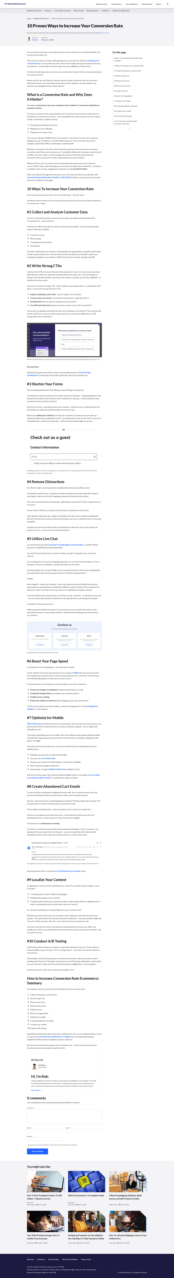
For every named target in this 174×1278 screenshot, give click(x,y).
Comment (30, 1108)
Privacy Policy (53, 1259)
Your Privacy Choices (70, 1259)
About (158, 4)
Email (68, 1128)
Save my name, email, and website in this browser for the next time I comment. (52, 1145)
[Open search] (167, 4)
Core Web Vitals (49, 758)
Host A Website (131, 4)
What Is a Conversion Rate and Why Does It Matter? (128, 59)
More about (35, 1090)
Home (29, 18)
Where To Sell (78, 10)
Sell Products (116, 4)
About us (30, 1259)
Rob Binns (35, 40)
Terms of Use (86, 1259)
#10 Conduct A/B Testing (123, 116)
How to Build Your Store (62, 10)
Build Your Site (101, 4)
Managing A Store (92, 10)
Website (29, 1136)
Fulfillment (105, 10)
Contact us (41, 1259)
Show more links (129, 129)
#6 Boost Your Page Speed (123, 96)
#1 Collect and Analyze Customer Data (127, 71)
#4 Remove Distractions (122, 86)
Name (29, 1128)
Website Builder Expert (11, 4)
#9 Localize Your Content (122, 111)
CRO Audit (66, 177)
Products (48, 10)
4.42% (75, 673)
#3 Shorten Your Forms (122, 81)
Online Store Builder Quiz (121, 10)
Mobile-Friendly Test (57, 769)
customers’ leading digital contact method (66, 545)
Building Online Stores (41, 18)
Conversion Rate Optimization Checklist (43, 177)
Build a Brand (147, 4)
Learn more (105, 33)
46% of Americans (34, 724)
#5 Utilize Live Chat (120, 91)
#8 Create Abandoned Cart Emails (125, 106)
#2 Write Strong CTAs (121, 76)
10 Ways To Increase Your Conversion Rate (128, 66)
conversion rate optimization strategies (54, 1037)
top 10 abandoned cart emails (68, 871)
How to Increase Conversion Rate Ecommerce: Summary (125, 122)
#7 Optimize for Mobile (122, 101)
